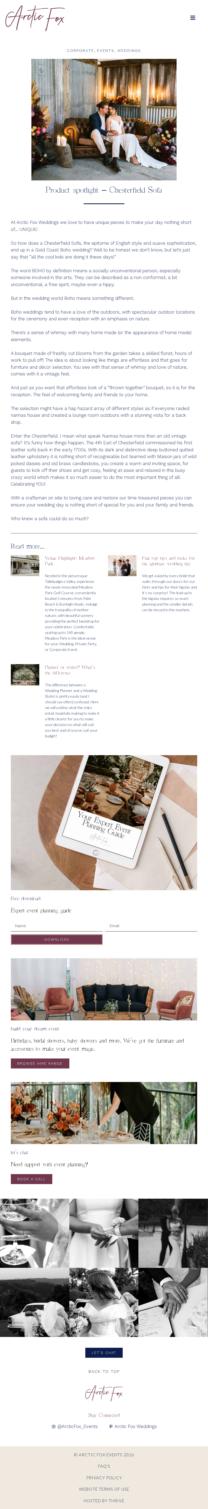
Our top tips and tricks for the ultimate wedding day (168, 561)
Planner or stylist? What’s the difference (70, 670)
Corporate (80, 50)
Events (105, 50)
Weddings (129, 50)
